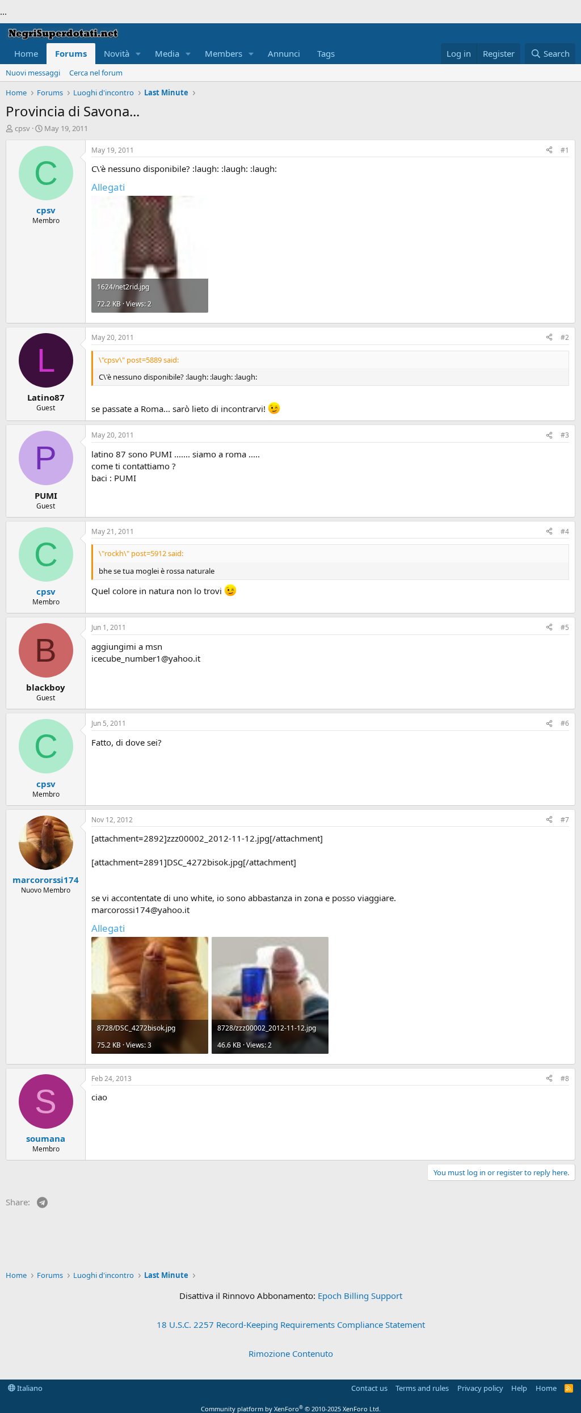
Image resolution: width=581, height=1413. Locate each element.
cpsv (22, 128)
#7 (565, 820)
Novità (116, 53)
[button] (138, 53)
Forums (71, 53)
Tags (326, 53)
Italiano (29, 1388)
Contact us (369, 1388)
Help (519, 1388)
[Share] (549, 150)
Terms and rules (422, 1388)
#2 (565, 337)
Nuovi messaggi (33, 73)
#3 (565, 435)
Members (223, 53)
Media (167, 53)
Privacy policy (480, 1388)
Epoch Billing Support (360, 1295)
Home (26, 53)
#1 (565, 150)
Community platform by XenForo (291, 1408)
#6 (565, 723)
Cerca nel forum (96, 73)
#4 (565, 531)
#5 (565, 627)
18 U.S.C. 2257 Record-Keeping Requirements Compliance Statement (291, 1324)
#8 (565, 1078)
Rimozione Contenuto (291, 1353)
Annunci (284, 53)
